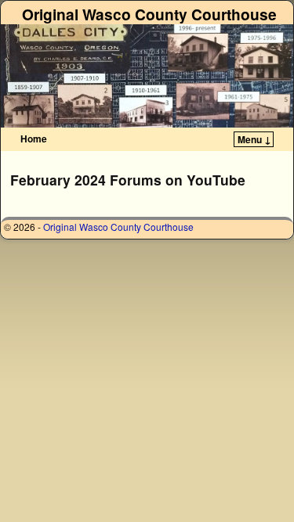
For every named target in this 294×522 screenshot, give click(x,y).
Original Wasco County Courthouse (149, 14)
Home (33, 138)
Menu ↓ (254, 139)
